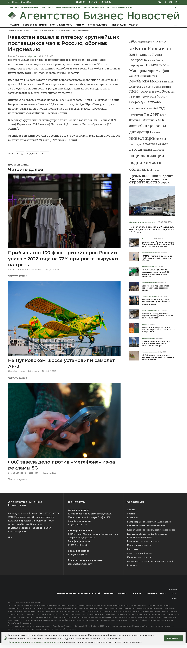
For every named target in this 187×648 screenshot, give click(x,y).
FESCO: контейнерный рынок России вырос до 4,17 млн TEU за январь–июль (158, 329)
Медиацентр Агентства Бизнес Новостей (150, 561)
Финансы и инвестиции (142, 222)
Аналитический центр (139, 553)
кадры (161, 139)
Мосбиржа (139, 81)
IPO (132, 41)
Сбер (133, 102)
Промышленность (61, 25)
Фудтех (133, 25)
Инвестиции (118, 25)
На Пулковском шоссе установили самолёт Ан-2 (61, 363)
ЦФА (163, 114)
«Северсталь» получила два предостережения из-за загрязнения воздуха (156, 343)
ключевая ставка (155, 144)
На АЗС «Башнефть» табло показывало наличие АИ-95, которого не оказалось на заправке (155, 273)
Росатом (168, 91)
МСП (154, 65)
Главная (15, 25)
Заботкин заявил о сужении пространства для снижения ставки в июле (156, 302)
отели (156, 170)
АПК (167, 41)
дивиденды (140, 131)
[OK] (165, 2)
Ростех (162, 96)
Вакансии (132, 517)
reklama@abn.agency (80, 563)
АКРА (160, 41)
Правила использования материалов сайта (151, 529)
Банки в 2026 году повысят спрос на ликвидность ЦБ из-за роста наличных (157, 316)
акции (134, 126)
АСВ (131, 49)
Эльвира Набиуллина (143, 119)
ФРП (156, 115)
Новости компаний (35, 25)
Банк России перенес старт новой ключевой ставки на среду (155, 288)
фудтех (32, 154)
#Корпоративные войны (120, 7)
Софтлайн (150, 108)
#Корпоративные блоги (68, 7)
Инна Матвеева (16, 371)
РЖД (158, 91)
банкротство (153, 125)
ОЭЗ (144, 86)
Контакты (132, 549)
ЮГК (160, 120)
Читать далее (17, 276)
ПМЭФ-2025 (147, 91)
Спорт (174, 593)
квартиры (135, 144)
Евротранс (137, 65)
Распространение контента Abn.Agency (149, 521)
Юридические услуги (139, 557)
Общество (33, 371)
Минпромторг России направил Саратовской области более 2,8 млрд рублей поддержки (158, 244)
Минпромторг (142, 70)
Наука (163, 593)
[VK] (160, 2)
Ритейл (80, 25)
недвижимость (145, 162)
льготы (135, 149)
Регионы (109, 593)
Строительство (97, 25)
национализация (146, 155)
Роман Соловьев (17, 56)
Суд (161, 107)
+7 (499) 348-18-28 (78, 544)
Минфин (162, 71)
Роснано (134, 97)
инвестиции (142, 138)
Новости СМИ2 (18, 164)
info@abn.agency (77, 554)
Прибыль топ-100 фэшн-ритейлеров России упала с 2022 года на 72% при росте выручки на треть (63, 259)
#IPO (50, 7)
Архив (175, 598)
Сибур (141, 102)
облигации (140, 169)
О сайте (131, 509)
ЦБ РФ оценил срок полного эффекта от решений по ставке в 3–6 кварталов (158, 357)
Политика (122, 593)
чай (45, 154)
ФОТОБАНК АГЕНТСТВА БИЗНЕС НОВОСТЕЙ (78, 593)
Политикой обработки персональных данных (35, 641)
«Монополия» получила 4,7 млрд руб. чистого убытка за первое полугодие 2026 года (151, 230)
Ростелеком (148, 97)
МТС (169, 65)
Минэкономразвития (143, 75)
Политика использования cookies (146, 525)
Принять (173, 638)
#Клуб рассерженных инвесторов (27, 7)
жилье (156, 132)
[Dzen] (170, 2)
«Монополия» (146, 41)
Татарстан (136, 114)
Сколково (153, 102)
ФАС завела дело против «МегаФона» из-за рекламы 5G (61, 465)
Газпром (136, 60)
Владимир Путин (149, 54)
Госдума (149, 60)
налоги (158, 149)
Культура (152, 593)
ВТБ (169, 49)
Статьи (131, 513)
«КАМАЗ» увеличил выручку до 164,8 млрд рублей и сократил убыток (157, 258)
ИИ (148, 65)
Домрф (159, 60)
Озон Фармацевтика (160, 86)
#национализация (94, 7)
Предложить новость (139, 545)
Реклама (132, 565)
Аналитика (35, 269)
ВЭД (20, 154)
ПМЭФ (134, 91)
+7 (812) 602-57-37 (77, 524)
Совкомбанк (136, 108)
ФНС (147, 114)
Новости (33, 472)
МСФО (162, 65)
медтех (147, 149)
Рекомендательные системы (143, 541)
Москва (156, 81)
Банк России (150, 48)
